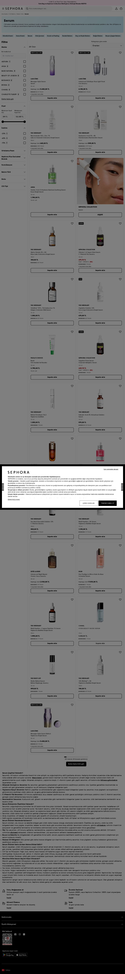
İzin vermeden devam (111, 469)
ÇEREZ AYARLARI (89, 503)
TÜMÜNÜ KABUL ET (107, 503)
